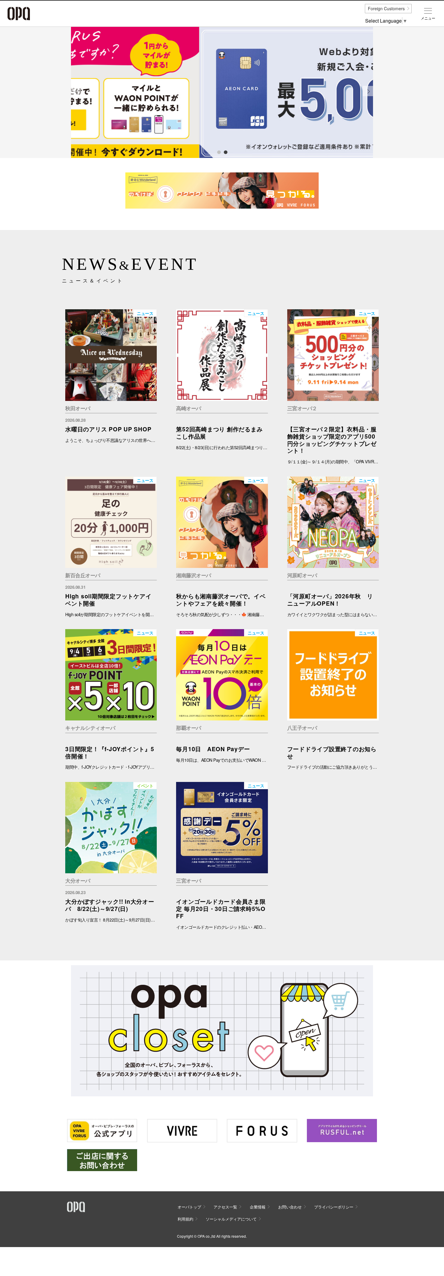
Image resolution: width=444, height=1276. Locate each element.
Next (368, 95)
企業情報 (257, 1207)
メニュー (428, 18)
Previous (76, 95)
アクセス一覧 (225, 1207)
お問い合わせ (290, 1207)
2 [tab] (225, 151)
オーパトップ (189, 1207)
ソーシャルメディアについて (231, 1219)
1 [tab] (218, 151)
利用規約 (185, 1219)
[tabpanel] (222, 92)
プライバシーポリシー (333, 1207)
